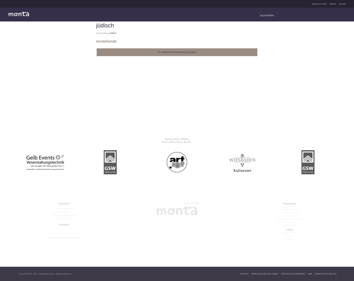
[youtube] (70, 246)
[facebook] (58, 246)
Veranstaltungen (103, 33)
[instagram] (64, 246)
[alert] (177, 52)
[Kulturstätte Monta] (18, 13)
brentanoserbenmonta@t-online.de (64, 238)
